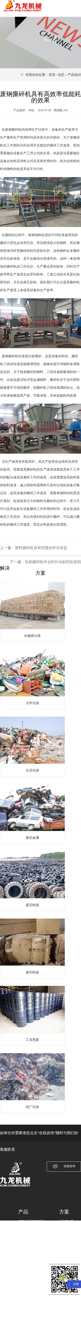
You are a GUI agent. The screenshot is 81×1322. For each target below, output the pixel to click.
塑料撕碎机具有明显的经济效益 (41, 548)
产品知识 (74, 74)
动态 (61, 74)
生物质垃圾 (66, 1221)
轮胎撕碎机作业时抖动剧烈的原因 (53, 562)
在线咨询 (69, 1166)
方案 (64, 1212)
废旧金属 (65, 1237)
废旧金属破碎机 (28, 1226)
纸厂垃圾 (65, 1258)
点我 (76, 1284)
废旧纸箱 (65, 1248)
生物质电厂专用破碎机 (32, 1232)
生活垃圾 (65, 1232)
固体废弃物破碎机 (30, 1237)
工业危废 (65, 1253)
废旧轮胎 (65, 1242)
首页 (52, 74)
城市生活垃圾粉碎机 (31, 1221)
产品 (23, 1212)
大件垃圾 (65, 1226)
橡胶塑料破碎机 (28, 1242)
